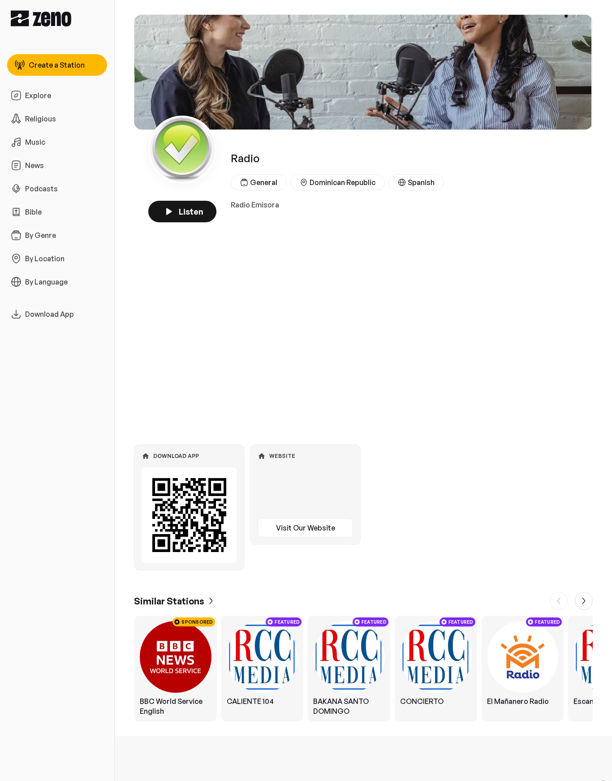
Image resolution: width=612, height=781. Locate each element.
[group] (363, 668)
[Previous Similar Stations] (559, 601)
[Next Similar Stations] (584, 601)
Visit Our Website (305, 527)
